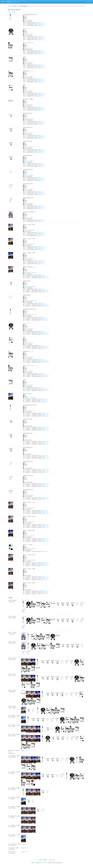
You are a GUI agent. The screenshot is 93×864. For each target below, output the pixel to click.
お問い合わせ (52, 860)
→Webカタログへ (41, 22)
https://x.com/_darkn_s (29, 20)
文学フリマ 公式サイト (43, 860)
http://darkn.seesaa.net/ (29, 118)
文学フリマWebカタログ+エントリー (11, 2)
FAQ (41, 859)
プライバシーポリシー (52, 859)
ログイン (89, 1)
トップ (10, 6)
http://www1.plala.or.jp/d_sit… (30, 272)
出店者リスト (16, 6)
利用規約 (44, 859)
